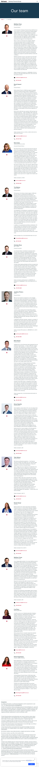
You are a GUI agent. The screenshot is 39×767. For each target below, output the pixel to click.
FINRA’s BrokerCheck (14, 753)
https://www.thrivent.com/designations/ (14, 705)
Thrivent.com (6, 753)
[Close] (35, 759)
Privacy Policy (29, 760)
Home (2, 19)
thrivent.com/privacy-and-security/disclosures (12, 748)
